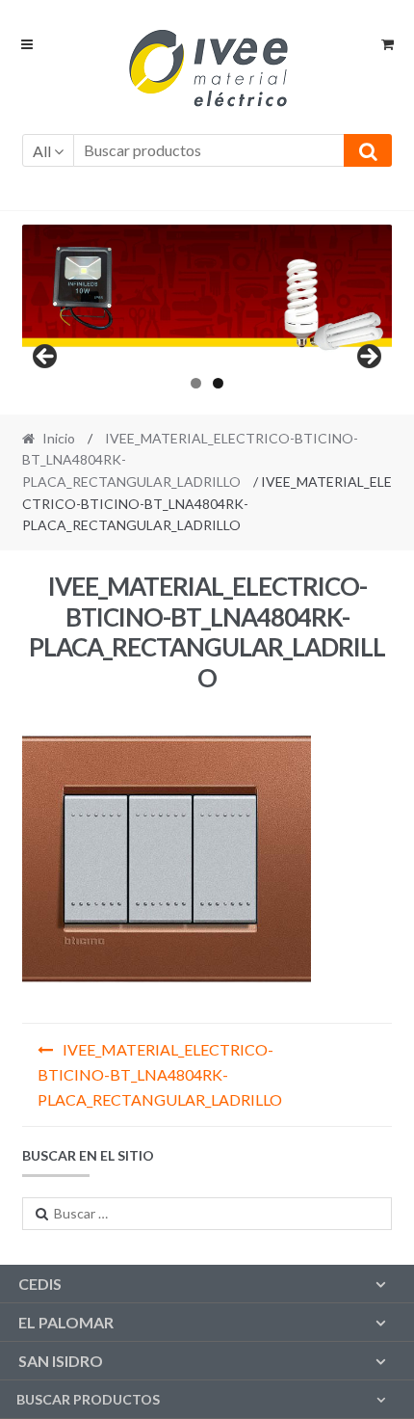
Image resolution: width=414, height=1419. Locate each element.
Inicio (58, 438)
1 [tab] (196, 383)
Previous (46, 357)
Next (367, 357)
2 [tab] (218, 383)
